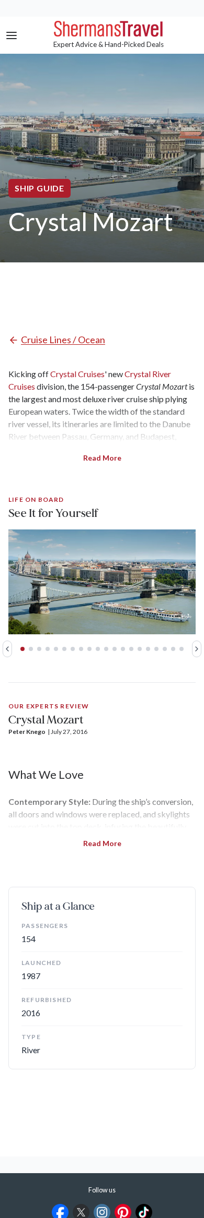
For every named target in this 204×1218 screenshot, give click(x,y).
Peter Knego (27, 731)
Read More (102, 457)
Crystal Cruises (77, 374)
